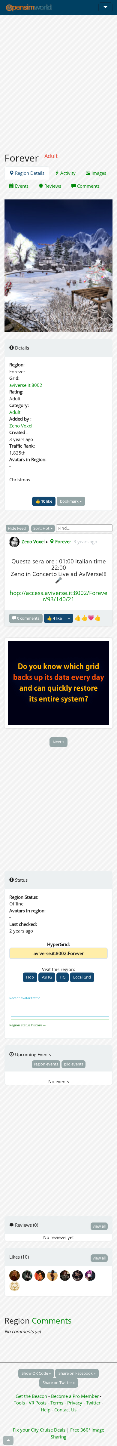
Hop (30, 977)
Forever (62, 541)
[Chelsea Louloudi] (28, 1275)
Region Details (29, 173)
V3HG (47, 977)
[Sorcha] (15, 1286)
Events (21, 186)
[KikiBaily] (40, 1275)
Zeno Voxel (20, 426)
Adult (14, 412)
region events (46, 1064)
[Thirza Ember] (15, 1275)
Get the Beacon (31, 1396)
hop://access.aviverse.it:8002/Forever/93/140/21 (58, 596)
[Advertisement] (58, 80)
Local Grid (82, 977)
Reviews (52, 186)
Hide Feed (17, 528)
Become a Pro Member (75, 1396)
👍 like (43, 501)
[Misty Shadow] (78, 1275)
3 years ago (85, 541)
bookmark (70, 501)
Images (98, 173)
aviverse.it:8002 (25, 385)
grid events (73, 1064)
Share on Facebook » (76, 1373)
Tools (20, 1403)
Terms (57, 1403)
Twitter (93, 1403)
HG (62, 977)
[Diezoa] (90, 1275)
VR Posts (38, 1403)
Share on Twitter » (59, 1382)
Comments (88, 186)
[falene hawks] (53, 1275)
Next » (58, 742)
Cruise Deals (52, 1430)
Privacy (74, 1403)
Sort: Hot (41, 528)
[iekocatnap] (66, 1275)
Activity (67, 173)
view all (99, 1226)
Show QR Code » (36, 1373)
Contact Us (65, 1410)
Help (45, 1410)
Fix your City (26, 1430)
